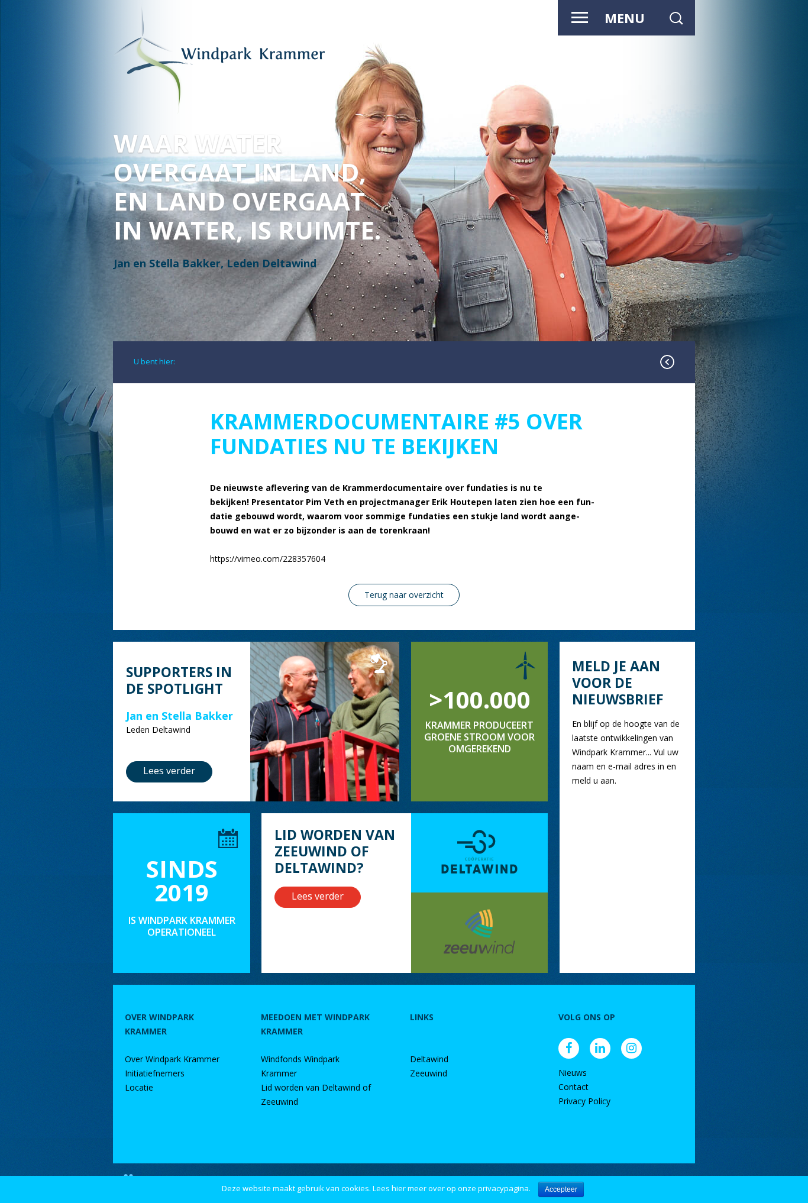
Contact (573, 1086)
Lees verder (169, 770)
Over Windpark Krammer (172, 1059)
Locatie (139, 1087)
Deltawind (429, 1059)
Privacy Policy (584, 1101)
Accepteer (561, 1189)
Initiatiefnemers (155, 1073)
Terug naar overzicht (404, 594)
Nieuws (572, 1072)
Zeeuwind (428, 1073)
